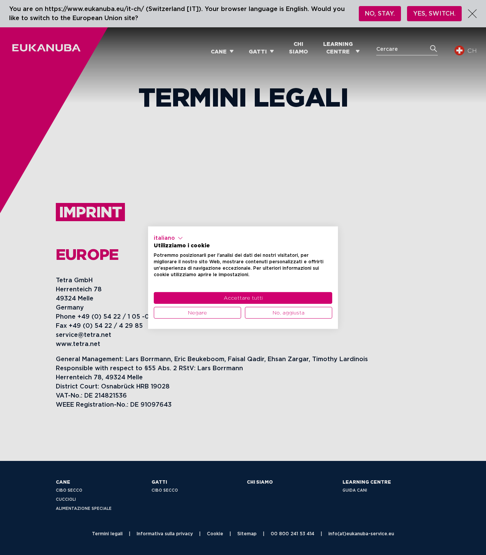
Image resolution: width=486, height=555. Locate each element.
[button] (168, 237)
